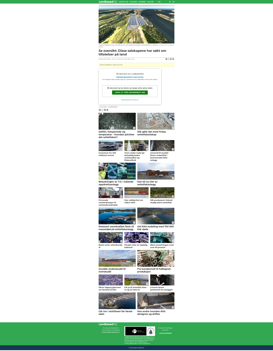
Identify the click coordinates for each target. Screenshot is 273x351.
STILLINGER (133, 1)
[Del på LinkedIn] (171, 59)
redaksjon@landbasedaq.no (111, 332)
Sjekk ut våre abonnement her (130, 92)
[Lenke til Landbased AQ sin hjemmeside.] (136, 324)
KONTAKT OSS (123, 1)
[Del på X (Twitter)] (169, 59)
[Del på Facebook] (166, 59)
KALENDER (142, 1)
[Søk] (170, 2)
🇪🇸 (155, 1)
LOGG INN (150, 1)
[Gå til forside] (108, 2)
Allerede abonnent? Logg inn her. (130, 77)
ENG (159, 1)
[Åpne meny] (173, 2)
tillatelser (103, 106)
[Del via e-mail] (173, 59)
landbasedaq (112, 106)
